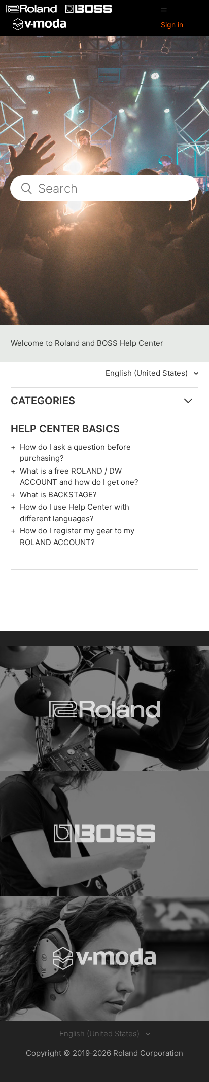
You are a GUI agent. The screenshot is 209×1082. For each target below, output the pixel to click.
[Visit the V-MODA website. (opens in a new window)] (104, 958)
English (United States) (148, 373)
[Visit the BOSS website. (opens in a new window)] (104, 833)
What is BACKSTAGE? (58, 494)
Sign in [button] (172, 24)
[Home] (32, 10)
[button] (164, 10)
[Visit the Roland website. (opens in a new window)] (104, 708)
